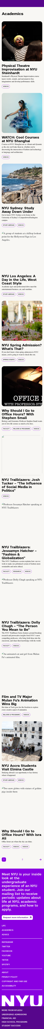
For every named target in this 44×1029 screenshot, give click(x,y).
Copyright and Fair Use (14, 981)
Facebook (7, 951)
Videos (6, 86)
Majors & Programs (21, 429)
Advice (5, 934)
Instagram (7, 942)
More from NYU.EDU (12, 1010)
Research (17, 571)
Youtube (6, 955)
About (5, 972)
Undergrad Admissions (14, 1014)
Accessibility (9, 986)
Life (4, 926)
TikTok (5, 960)
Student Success (11, 1026)
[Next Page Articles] (40, 859)
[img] (22, 41)
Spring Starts (8, 360)
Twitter (6, 946)
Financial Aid (9, 1018)
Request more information (15, 917)
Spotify (6, 964)
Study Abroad (8, 225)
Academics (7, 930)
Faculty (6, 429)
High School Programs (14, 1022)
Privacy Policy (9, 977)
